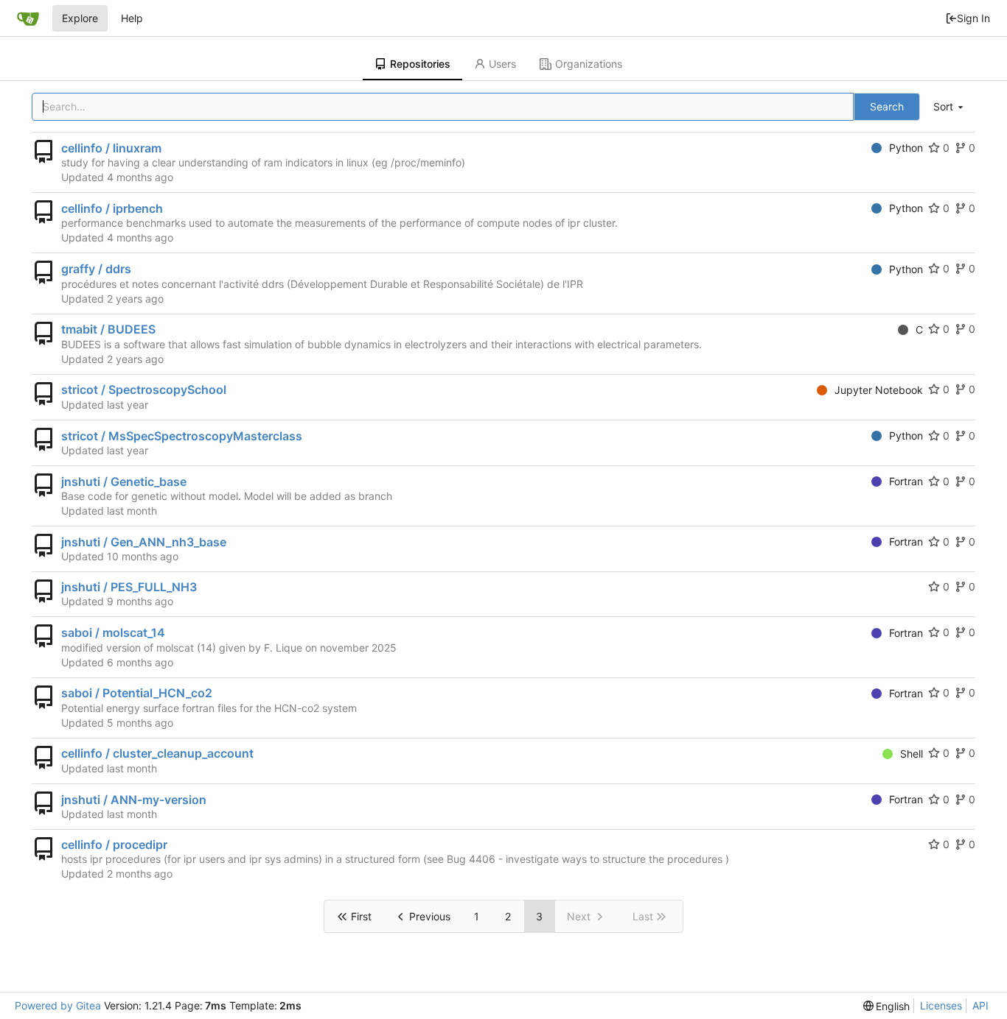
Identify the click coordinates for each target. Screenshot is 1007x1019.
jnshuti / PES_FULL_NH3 (129, 586)
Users (502, 63)
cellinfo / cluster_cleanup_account (157, 753)
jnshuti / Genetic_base (124, 481)
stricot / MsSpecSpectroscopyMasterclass (181, 436)
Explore (80, 18)
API (980, 1005)
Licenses (941, 1005)
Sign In (973, 18)
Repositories (420, 63)
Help (132, 18)
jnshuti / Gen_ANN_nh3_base (143, 542)
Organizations (588, 63)
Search (887, 106)
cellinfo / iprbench (112, 208)
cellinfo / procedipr (114, 844)
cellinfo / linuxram (111, 148)
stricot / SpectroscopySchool (143, 389)
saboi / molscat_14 (113, 632)
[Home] (28, 18)
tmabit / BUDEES (108, 329)
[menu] (949, 107)
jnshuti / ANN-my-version (133, 799)
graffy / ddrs (96, 268)
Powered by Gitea (58, 1005)
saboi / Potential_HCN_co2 (136, 692)
